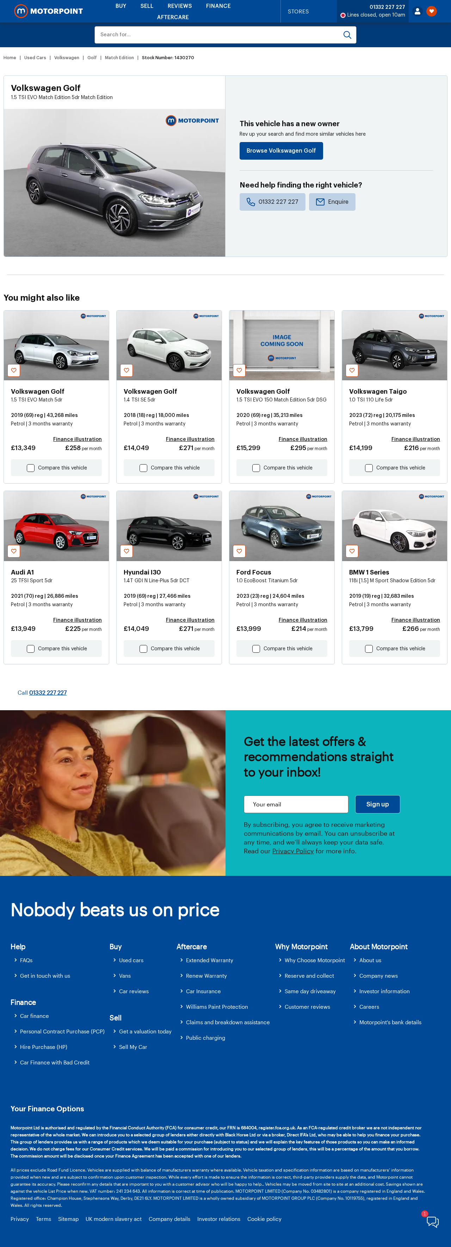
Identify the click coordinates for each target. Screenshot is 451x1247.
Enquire (338, 202)
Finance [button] (23, 1002)
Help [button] (18, 946)
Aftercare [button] (191, 946)
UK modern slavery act (114, 1219)
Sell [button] (115, 1017)
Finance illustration (77, 439)
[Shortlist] (431, 11)
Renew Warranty (206, 975)
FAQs (26, 960)
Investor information (384, 991)
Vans (125, 975)
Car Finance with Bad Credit (54, 1062)
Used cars (131, 960)
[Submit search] (347, 35)
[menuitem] (60, 960)
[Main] (48, 11)
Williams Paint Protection (217, 1006)
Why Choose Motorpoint (315, 960)
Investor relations (218, 1219)
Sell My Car (133, 1047)
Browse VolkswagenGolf (281, 151)
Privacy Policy (293, 850)
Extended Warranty (209, 960)
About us (370, 960)
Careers (369, 1006)
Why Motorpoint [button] (301, 946)
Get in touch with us (45, 975)
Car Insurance (203, 991)
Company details (169, 1219)
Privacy (20, 1219)
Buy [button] (116, 946)
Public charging (205, 1037)
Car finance (34, 1016)
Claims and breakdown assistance (228, 1022)
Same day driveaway (310, 991)
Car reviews (134, 991)
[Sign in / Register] (417, 11)
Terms (43, 1219)
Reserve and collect (309, 975)
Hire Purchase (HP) (43, 1047)
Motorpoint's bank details (390, 1022)
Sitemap (68, 1219)
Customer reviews (307, 1006)
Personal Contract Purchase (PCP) (62, 1031)
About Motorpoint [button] (379, 946)
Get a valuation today (145, 1031)
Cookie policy (264, 1219)
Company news (378, 975)
